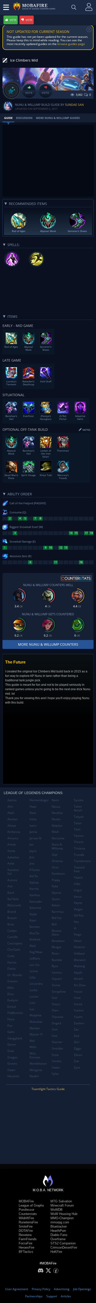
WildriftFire (26, 1218)
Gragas (12, 1057)
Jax (31, 844)
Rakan (56, 905)
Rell (54, 924)
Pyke (55, 886)
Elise (10, 994)
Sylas (55, 1074)
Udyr (77, 884)
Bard (10, 893)
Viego (77, 934)
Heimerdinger (39, 800)
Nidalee (57, 825)
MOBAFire (26, 1201)
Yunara (79, 1010)
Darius (11, 962)
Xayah (78, 972)
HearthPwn (58, 1231)
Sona (55, 1055)
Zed (76, 1036)
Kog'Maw (36, 952)
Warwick (79, 960)
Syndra (78, 800)
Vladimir (79, 947)
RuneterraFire (28, 1222)
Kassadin (36, 901)
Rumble (57, 960)
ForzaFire (25, 1243)
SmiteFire (25, 1226)
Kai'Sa (34, 876)
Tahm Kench (78, 808)
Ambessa (13, 832)
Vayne (78, 903)
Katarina (35, 908)
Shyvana (57, 1017)
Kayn (33, 920)
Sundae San (74, 105)
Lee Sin (34, 965)
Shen (55, 1010)
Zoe (76, 1061)
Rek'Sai (57, 918)
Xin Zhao (80, 985)
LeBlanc (35, 958)
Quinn (56, 899)
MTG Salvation (61, 1201)
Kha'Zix (34, 933)
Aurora (12, 880)
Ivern (33, 825)
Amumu (12, 838)
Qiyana (56, 893)
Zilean (78, 1055)
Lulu (32, 1003)
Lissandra (36, 984)
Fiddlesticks (15, 1013)
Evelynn (12, 1000)
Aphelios (13, 857)
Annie (11, 851)
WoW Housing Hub (63, 1214)
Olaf (54, 855)
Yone (77, 998)
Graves (12, 1063)
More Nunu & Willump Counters (48, 644)
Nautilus (57, 813)
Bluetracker (58, 1226)
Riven (55, 953)
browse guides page (71, 44)
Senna (56, 985)
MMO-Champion (62, 1218)
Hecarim (13, 1076)
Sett (54, 998)
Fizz (10, 1026)
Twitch (78, 877)
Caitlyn (12, 931)
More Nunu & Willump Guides (58, 118)
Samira (57, 972)
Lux (32, 1009)
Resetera (25, 1235)
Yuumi (78, 1017)
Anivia (11, 844)
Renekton (58, 941)
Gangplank (14, 1038)
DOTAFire (26, 1231)
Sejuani (57, 979)
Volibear (79, 953)
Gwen (11, 1070)
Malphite (36, 1015)
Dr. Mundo (14, 975)
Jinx (32, 863)
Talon (77, 823)
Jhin (32, 857)
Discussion (24, 118)
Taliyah (79, 817)
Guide (8, 118)
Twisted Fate (79, 869)
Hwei (33, 806)
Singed (56, 1023)
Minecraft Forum (62, 1205)
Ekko (10, 987)
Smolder (57, 1048)
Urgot (78, 890)
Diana (11, 968)
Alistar (11, 825)
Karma (34, 889)
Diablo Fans (58, 1235)
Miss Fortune (35, 1055)
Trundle (79, 855)
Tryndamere (82, 861)
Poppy (56, 880)
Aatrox (11, 800)
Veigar (78, 909)
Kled (32, 946)
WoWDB (56, 1210)
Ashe (10, 863)
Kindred (35, 939)
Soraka (56, 1061)
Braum (12, 918)
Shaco (56, 1004)
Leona (34, 971)
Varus (78, 896)
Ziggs (77, 1048)
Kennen (35, 927)
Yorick (78, 1004)
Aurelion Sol (13, 872)
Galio (11, 1032)
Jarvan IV (35, 838)
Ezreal (11, 1007)
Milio (33, 1047)
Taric (77, 829)
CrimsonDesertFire (63, 1247)
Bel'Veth (13, 899)
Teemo (78, 836)
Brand (11, 912)
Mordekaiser (38, 1063)
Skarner (57, 1042)
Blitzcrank (14, 905)
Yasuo (78, 991)
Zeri (76, 1042)
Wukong (79, 966)
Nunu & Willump (57, 846)
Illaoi (33, 813)
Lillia (33, 977)
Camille (12, 937)
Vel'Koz (79, 915)
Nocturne (58, 838)
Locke (33, 990)
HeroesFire (26, 1247)
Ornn (55, 867)
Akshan (12, 819)
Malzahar (36, 1022)
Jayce (33, 851)
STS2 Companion (63, 1243)
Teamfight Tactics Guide (48, 1089)
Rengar (57, 947)
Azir (10, 886)
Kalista (34, 882)
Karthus (35, 895)
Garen (11, 1044)
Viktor (78, 941)
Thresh (78, 842)
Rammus (58, 912)
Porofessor (26, 1210)
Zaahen (79, 1023)
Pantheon (58, 873)
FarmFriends (28, 1239)
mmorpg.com (59, 1222)
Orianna (57, 861)
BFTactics (26, 1252)
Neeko (56, 819)
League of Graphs (31, 1205)
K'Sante (35, 870)
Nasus (56, 806)
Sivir (55, 1036)
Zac (76, 1029)
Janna (33, 832)
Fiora (10, 1019)
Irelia (33, 819)
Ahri (10, 806)
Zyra (77, 1067)
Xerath (78, 979)
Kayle (33, 914)
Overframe (57, 1239)
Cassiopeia (14, 943)
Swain (56, 1067)
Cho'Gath (13, 949)
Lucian (34, 996)
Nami (55, 800)
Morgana (36, 1070)
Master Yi (36, 1034)
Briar (10, 924)
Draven (12, 981)
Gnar (10, 1051)
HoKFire (56, 1252)
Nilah (55, 832)
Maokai (35, 1028)
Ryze (55, 966)
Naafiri (34, 1076)
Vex (76, 922)
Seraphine (59, 991)
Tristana (79, 848)
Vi (75, 928)
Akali (10, 813)
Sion (55, 1029)
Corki (11, 956)
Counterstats (28, 1214)
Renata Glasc (56, 933)
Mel (32, 1041)
